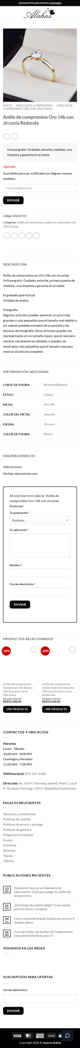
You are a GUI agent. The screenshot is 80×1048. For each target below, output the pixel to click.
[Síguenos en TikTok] (19, 963)
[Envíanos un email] (32, 963)
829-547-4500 (35, 774)
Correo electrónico (23, 584)
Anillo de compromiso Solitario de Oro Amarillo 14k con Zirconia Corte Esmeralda (58, 689)
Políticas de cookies (17, 819)
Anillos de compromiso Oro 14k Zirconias (38, 107)
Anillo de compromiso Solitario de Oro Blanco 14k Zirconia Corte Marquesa (18, 689)
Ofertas (8, 861)
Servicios (9, 850)
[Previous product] (14, 136)
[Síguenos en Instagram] (13, 963)
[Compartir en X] (21, 235)
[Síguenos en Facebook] (6, 963)
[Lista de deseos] (75, 13)
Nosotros (9, 845)
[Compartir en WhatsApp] (6, 235)
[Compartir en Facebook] (14, 235)
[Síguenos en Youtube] (45, 963)
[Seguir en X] (26, 963)
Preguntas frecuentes (18, 835)
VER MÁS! (55, 2)
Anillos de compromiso (34, 105)
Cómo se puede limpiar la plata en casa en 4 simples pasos (44, 920)
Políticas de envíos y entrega (23, 824)
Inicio (7, 105)
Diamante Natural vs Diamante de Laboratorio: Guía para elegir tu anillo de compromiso (42, 892)
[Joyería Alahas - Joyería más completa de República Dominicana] (43, 13)
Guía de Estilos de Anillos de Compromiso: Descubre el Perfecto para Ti (43, 933)
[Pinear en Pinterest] (36, 235)
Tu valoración (19, 530)
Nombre (16, 565)
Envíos (8, 840)
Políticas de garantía (17, 830)
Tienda (8, 856)
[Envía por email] (29, 235)
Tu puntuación (20, 512)
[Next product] (6, 136)
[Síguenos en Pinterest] (39, 963)
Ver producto (17, 709)
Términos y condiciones (19, 814)
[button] (5, 13)
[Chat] (67, 1035)
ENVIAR (13, 200)
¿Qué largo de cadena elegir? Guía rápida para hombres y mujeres (42, 907)
